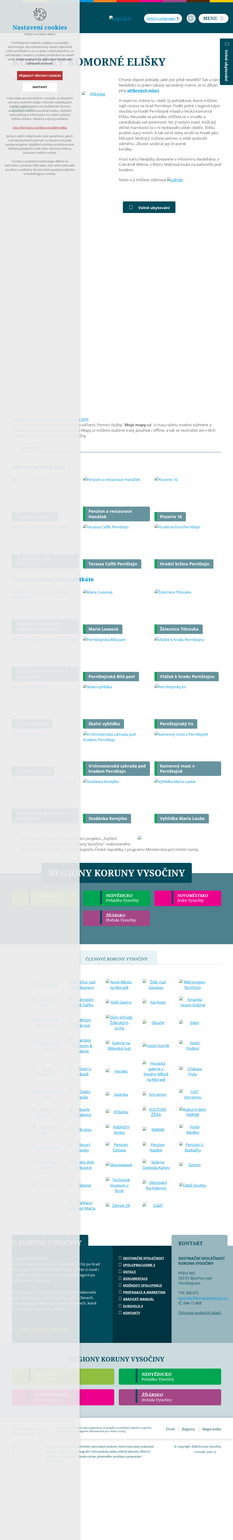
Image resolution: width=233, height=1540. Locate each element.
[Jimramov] (156, 1094)
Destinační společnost (143, 1258)
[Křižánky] (119, 1112)
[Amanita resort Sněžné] (192, 1002)
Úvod (170, 1429)
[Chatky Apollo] (82, 1094)
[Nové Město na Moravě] (119, 984)
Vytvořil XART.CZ (205, 1452)
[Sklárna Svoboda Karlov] (156, 1164)
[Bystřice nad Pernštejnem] (82, 984)
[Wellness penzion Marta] (82, 1205)
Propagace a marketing (144, 1292)
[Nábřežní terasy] (119, 1129)
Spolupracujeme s (139, 1265)
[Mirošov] (82, 1129)
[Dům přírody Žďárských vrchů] (119, 1023)
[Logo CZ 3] (119, 18)
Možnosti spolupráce (142, 1285)
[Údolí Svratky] (192, 1185)
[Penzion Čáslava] (119, 1147)
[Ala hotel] (156, 1002)
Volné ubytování (154, 207)
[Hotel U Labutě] (82, 1071)
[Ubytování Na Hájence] (156, 1185)
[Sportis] (192, 1165)
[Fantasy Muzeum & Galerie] (82, 1045)
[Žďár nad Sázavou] (156, 984)
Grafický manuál (138, 1299)
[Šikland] (82, 1185)
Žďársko (157, 1397)
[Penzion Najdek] (156, 1147)
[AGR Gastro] (119, 1002)
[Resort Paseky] (82, 1147)
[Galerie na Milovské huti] (119, 1045)
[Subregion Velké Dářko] (82, 1002)
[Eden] (192, 1022)
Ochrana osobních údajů (199, 1312)
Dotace (129, 1272)
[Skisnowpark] (119, 1165)
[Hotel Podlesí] (192, 1045)
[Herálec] (119, 1071)
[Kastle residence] (82, 1112)
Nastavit (40, 87)
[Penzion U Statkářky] (192, 1147)
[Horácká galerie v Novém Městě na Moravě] (156, 1071)
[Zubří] (156, 1205)
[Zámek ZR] (119, 1205)
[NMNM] (156, 1129)
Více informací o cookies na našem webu (40, 127)
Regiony (188, 1429)
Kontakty (131, 1313)
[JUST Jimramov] (192, 1094)
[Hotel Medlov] (192, 1129)
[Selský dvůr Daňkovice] (82, 1164)
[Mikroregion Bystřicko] (192, 984)
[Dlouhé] (156, 1022)
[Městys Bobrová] (82, 1022)
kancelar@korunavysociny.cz (203, 1297)
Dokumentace (135, 1278)
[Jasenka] (119, 1094)
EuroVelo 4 (133, 1306)
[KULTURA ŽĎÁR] (156, 1112)
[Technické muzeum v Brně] (119, 1185)
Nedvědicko (158, 1376)
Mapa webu (211, 1429)
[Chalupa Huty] (192, 1071)
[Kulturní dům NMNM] (192, 1112)
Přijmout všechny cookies (40, 76)
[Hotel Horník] (156, 1045)
